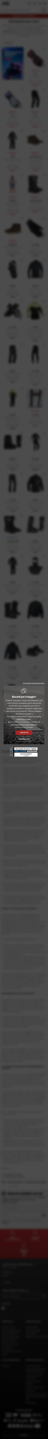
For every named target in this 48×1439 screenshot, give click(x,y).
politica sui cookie (24, 719)
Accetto (24, 732)
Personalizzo (24, 739)
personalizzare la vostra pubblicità (24, 724)
